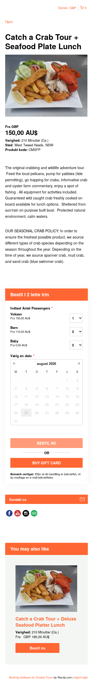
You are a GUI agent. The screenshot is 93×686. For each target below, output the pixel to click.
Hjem (9, 21)
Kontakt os (17, 499)
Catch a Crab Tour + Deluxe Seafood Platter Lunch (46, 621)
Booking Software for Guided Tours (31, 677)
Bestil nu (37, 648)
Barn (20, 329)
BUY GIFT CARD (46, 462)
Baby (18, 343)
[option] (46, 609)
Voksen (20, 316)
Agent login (81, 677)
